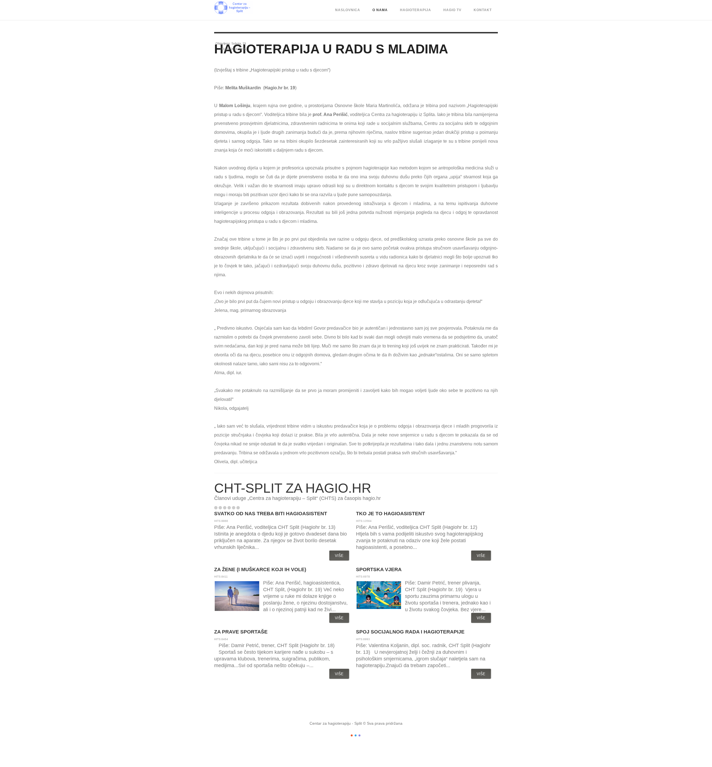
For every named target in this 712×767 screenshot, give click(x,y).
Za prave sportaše (241, 632)
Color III (359, 735)
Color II (356, 735)
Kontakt (483, 10)
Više (339, 556)
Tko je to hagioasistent (390, 513)
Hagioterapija (415, 10)
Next (250, 508)
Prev (244, 508)
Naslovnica (347, 10)
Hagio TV (452, 10)
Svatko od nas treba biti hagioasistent (270, 513)
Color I (352, 735)
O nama (380, 10)
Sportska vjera (379, 569)
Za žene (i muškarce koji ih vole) (260, 569)
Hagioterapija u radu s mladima (331, 49)
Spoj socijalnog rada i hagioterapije (410, 632)
